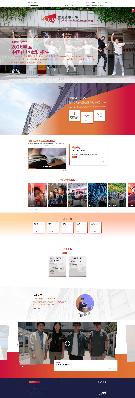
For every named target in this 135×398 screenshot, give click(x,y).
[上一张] (30, 158)
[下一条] (103, 161)
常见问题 (88, 2)
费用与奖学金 (94, 5)
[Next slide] (92, 312)
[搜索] (106, 5)
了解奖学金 (74, 156)
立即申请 (133, 10)
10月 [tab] (65, 253)
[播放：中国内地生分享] (67, 343)
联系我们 (93, 2)
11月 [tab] (70, 253)
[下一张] (64, 158)
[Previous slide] (77, 312)
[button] (29, 45)
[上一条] (100, 161)
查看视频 (112, 368)
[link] (98, 2)
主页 (63, 5)
